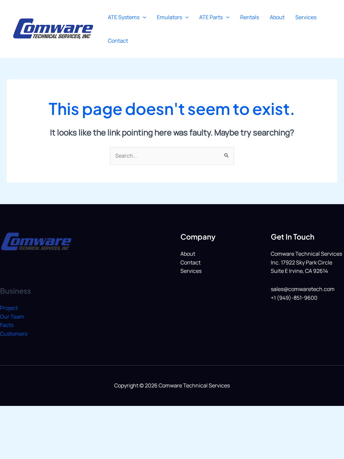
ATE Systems (123, 17)
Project (9, 307)
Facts (6, 325)
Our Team (12, 316)
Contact (118, 40)
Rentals (249, 17)
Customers (13, 333)
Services (305, 17)
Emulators (169, 17)
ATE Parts (211, 17)
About (277, 17)
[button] (142, 17)
